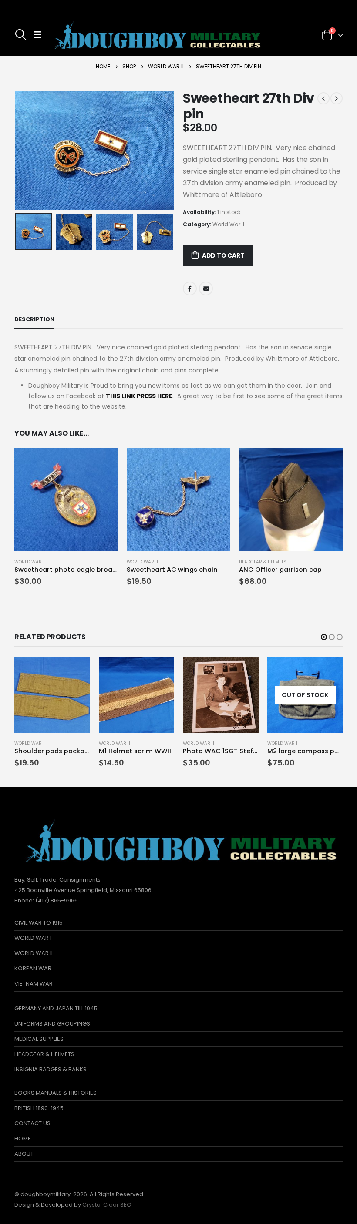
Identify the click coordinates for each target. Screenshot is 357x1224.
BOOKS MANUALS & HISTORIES (55, 1093)
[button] (324, 637)
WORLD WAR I (32, 938)
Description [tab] (34, 319)
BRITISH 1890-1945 (39, 1108)
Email (206, 288)
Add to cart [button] (103, 462)
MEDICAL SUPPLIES (39, 1039)
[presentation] (25, 150)
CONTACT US (32, 1123)
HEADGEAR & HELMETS (262, 562)
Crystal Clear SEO (106, 1205)
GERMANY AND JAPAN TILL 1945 (56, 1008)
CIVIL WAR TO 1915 (38, 923)
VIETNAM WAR (33, 983)
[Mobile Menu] (37, 34)
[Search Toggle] (21, 34)
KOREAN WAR (32, 968)
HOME (22, 1138)
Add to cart (223, 255)
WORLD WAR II (33, 953)
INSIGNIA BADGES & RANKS (50, 1069)
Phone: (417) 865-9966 (46, 900)
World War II (228, 224)
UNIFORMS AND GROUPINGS (52, 1023)
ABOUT (24, 1154)
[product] (66, 499)
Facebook (190, 288)
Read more (328, 671)
